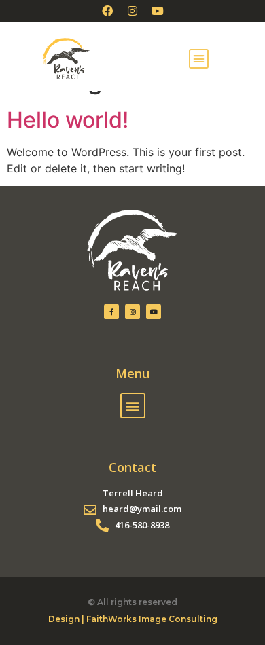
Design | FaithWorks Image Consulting (132, 619)
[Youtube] (158, 11)
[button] (199, 59)
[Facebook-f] (111, 311)
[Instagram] (132, 11)
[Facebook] (107, 11)
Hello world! (67, 120)
